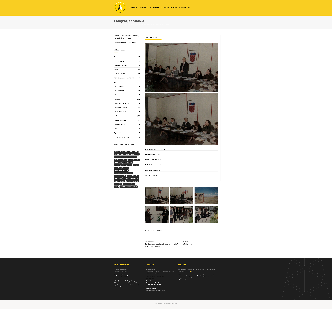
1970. (126, 151)
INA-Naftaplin (118, 165)
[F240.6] (206, 214)
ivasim (148, 230)
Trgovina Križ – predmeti (122, 137)
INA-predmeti (127, 165)
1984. (127, 154)
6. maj (115, 57)
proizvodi (135, 181)
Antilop (116, 69)
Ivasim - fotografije (157, 230)
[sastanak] (181, 195)
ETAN (129, 159)
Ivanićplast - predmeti (121, 173)
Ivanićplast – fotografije (122, 103)
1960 (121, 151)
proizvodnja (118, 183)
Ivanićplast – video (120, 112)
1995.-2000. (128, 157)
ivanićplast (125, 167)
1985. (132, 154)
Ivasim (116, 116)
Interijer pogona (188, 244)
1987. (137, 154)
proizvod (128, 181)
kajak (120, 178)
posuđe (122, 181)
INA (115, 82)
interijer (136, 165)
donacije (189, 271)
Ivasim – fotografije (120, 120)
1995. (121, 157)
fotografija (136, 159)
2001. (116, 159)
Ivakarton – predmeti (121, 65)
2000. (134, 157)
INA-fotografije (128, 162)
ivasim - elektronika (120, 175)
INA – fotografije (119, 86)
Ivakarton (117, 167)
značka (135, 186)
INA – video (118, 95)
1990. (116, 157)
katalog (126, 178)
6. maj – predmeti (120, 61)
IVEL (116, 128)
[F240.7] (157, 214)
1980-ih (117, 154)
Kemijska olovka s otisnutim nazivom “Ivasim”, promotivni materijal (161, 245)
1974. (131, 151)
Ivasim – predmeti (120, 124)
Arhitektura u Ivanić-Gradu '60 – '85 (124, 78)
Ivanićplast (117, 99)
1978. (136, 151)
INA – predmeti (119, 90)
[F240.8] (206, 195)
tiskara (129, 186)
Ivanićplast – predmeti (121, 107)
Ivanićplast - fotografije (121, 170)
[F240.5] (181, 214)
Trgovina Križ (117, 133)
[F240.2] (157, 195)
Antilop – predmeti (120, 74)
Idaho (116, 162)
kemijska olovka (134, 178)
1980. (122, 154)
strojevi (123, 186)
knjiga (116, 181)
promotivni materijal (128, 183)
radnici (117, 186)
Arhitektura (123, 159)
